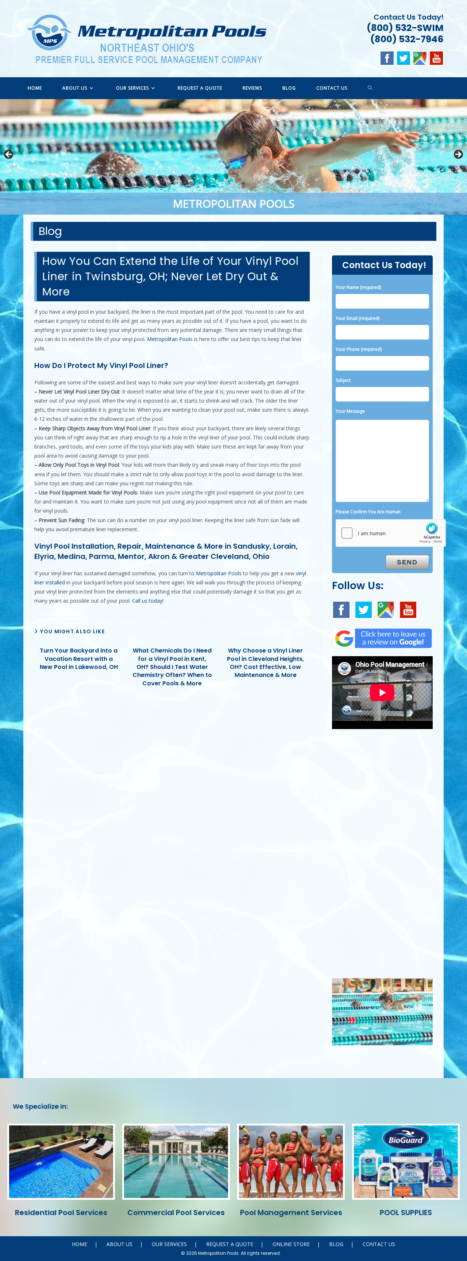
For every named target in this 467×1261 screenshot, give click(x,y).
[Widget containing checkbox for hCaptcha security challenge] (391, 533)
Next (457, 154)
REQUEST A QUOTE (229, 1244)
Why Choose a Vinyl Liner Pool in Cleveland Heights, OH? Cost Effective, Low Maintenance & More (265, 663)
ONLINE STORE (291, 1244)
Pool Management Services (291, 1212)
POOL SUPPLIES (406, 1212)
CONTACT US (379, 1244)
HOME (79, 1244)
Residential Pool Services (61, 1212)
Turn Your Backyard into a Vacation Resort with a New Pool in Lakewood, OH (79, 659)
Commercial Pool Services (176, 1212)
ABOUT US (119, 1244)
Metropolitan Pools (170, 339)
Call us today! (147, 600)
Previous (9, 154)
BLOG (336, 1244)
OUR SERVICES (169, 1244)
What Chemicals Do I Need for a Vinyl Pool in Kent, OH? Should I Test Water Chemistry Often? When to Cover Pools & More (172, 667)
